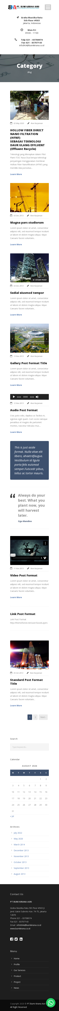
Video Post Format (23, 575)
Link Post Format (22, 614)
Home (16, 958)
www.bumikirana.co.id (20, 928)
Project (17, 982)
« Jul (12, 816)
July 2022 (18, 832)
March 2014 (19, 844)
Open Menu (48, 7)
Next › (43, 717)
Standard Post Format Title (26, 682)
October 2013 (20, 862)
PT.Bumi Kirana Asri (36, 1003)
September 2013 (21, 868)
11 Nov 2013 (19, 568)
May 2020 (18, 838)
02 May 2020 (19, 123)
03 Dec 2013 (18, 215)
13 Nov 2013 (19, 356)
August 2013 (19, 874)
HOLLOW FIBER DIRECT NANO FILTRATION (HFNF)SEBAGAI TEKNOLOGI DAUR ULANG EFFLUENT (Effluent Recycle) (27, 139)
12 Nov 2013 (19, 403)
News (16, 987)
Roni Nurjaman (37, 123)
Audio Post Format (24, 410)
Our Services (19, 970)
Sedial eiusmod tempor (27, 293)
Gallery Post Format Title (28, 363)
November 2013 (21, 856)
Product (17, 976)
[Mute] (37, 396)
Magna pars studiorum (27, 222)
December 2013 (21, 850)
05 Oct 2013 (18, 673)
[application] (29, 397)
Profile (17, 964)
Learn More (16, 174)
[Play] (13, 396)
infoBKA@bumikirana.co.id (29, 925)
